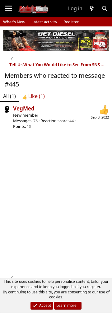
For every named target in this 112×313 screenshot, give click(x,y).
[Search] (104, 8)
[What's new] (92, 8)
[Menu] (8, 8)
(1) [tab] (9, 96)
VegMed (24, 108)
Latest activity (44, 22)
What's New (14, 22)
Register (71, 22)
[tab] (33, 96)
